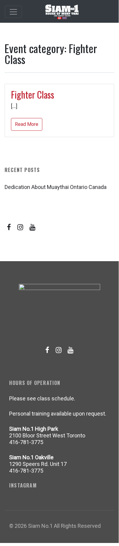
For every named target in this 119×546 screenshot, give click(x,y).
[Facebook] (9, 227)
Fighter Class (32, 94)
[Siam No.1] (62, 11)
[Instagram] (20, 227)
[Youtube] (32, 227)
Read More (26, 124)
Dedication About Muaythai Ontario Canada (56, 187)
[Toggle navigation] (13, 12)
